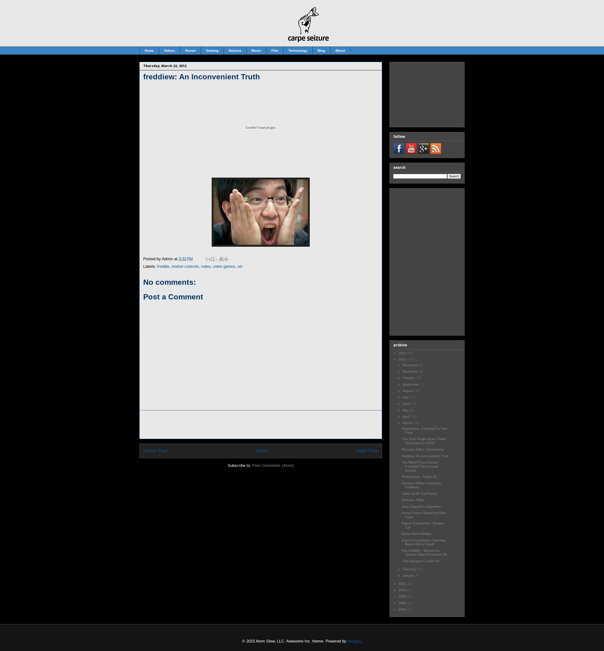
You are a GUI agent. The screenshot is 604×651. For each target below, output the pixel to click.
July (406, 397)
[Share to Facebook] (221, 259)
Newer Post (155, 450)
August (408, 391)
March (408, 423)
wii (240, 266)
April (406, 416)
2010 (402, 590)
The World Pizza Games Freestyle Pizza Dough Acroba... (420, 466)
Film (274, 50)
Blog (321, 50)
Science (235, 50)
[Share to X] (217, 259)
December (411, 365)
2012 (402, 359)
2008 (402, 603)
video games (224, 266)
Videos (169, 50)
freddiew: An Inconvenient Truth (425, 456)
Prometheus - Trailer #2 (419, 477)
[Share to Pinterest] (226, 259)
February (410, 569)
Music (256, 50)
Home (149, 50)
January (409, 575)
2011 (402, 584)
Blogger (354, 641)
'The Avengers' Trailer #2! (421, 561)
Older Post (367, 450)
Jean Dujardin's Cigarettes (421, 506)
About (340, 50)
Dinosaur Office (413, 500)
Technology (297, 50)
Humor (190, 50)
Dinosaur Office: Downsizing (423, 449)
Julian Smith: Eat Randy (419, 493)
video (205, 266)
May (406, 410)
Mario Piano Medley (416, 534)
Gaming (212, 50)
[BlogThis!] (212, 259)
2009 (402, 596)
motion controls (185, 266)
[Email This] (208, 259)
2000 (402, 609)
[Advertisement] (260, 424)
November (411, 371)
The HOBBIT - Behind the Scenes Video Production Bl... (425, 553)
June (407, 403)
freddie (163, 266)
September (411, 384)
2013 (402, 353)
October (409, 378)
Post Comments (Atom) (273, 465)
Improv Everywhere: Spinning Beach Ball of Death (423, 542)
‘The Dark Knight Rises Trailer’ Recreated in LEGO (424, 441)
